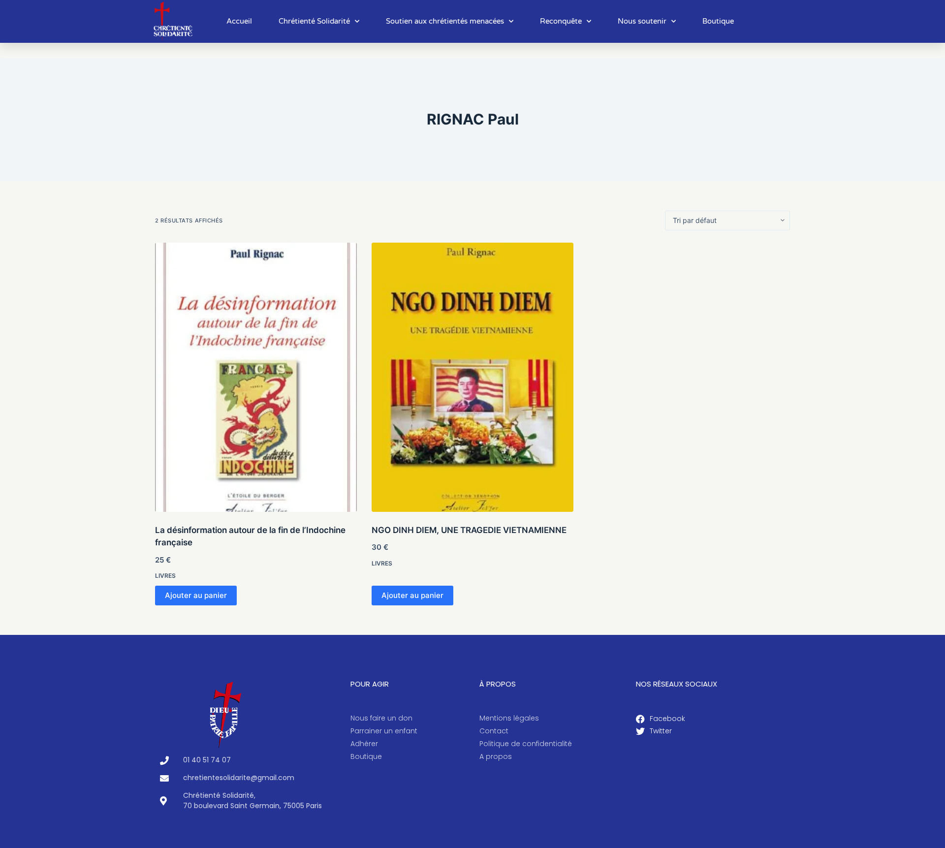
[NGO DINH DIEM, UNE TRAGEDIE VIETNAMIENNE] (472, 377)
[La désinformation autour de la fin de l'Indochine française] (256, 377)
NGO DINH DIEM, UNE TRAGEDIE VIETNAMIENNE (469, 530)
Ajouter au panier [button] (196, 595)
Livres (165, 575)
